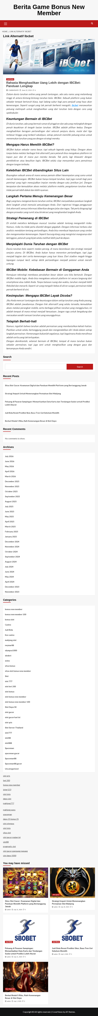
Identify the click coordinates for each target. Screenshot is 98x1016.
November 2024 (12, 546)
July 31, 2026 (18, 909)
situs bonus (10, 666)
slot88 (8, 738)
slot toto (7, 794)
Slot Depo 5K (11, 707)
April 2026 (9, 471)
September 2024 (12, 556)
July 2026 (9, 456)
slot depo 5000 (9, 855)
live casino (9, 635)
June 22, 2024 (27, 90)
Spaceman (9, 748)
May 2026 (9, 466)
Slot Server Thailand (14, 727)
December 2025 (12, 481)
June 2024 (9, 572)
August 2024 (11, 561)
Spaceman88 (10, 758)
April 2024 (9, 582)
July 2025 (9, 506)
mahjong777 (8, 803)
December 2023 (12, 587)
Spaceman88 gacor (13, 763)
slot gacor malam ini (12, 837)
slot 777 (8, 681)
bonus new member (13, 609)
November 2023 (12, 592)
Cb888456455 (14, 90)
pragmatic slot (9, 846)
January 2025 (11, 536)
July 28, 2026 (65, 907)
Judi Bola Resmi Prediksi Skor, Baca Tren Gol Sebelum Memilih (32, 413)
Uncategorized (12, 769)
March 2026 (10, 476)
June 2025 (9, 511)
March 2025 (10, 526)
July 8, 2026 (64, 954)
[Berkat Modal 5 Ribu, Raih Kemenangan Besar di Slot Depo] (25, 977)
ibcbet (75, 105)
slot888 (8, 743)
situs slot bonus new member (18, 671)
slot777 (8, 733)
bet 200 (6, 780)
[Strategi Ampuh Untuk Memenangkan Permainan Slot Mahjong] (72, 883)
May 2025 (9, 516)
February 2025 (11, 531)
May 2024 (9, 577)
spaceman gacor (12, 753)
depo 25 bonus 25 (11, 819)
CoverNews (57, 1012)
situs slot (7, 832)
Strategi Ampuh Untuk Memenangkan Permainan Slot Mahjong (33, 393)
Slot (7, 676)
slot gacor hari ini (12, 717)
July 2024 (9, 567)
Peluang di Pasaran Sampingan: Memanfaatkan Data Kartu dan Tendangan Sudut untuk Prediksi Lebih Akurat (47, 403)
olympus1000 (11, 650)
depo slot (7, 798)
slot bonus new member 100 (17, 702)
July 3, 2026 (17, 1001)
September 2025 (12, 496)
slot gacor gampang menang (15, 851)
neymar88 (9, 645)
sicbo (7, 661)
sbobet (8, 655)
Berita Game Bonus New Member (49, 9)
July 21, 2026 (18, 957)
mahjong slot (10, 640)
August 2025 (11, 501)
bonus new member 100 (15, 614)
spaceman (7, 814)
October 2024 (11, 551)
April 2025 (9, 521)
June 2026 (9, 461)
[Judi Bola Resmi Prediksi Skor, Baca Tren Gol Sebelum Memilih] (72, 930)
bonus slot (9, 619)
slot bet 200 (10, 686)
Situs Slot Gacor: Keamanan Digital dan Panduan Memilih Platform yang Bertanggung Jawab (46, 385)
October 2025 (11, 491)
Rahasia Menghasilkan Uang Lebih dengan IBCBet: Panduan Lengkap (43, 84)
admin (9, 909)
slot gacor (9, 712)
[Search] (92, 23)
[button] (5, 23)
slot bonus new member (15, 697)
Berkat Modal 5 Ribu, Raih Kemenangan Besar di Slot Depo (30, 421)
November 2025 (12, 486)
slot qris (8, 722)
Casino (8, 625)
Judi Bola (10, 79)
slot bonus (9, 691)
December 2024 (12, 541)
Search (7, 356)
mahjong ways (9, 810)
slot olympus (8, 823)
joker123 (7, 789)
